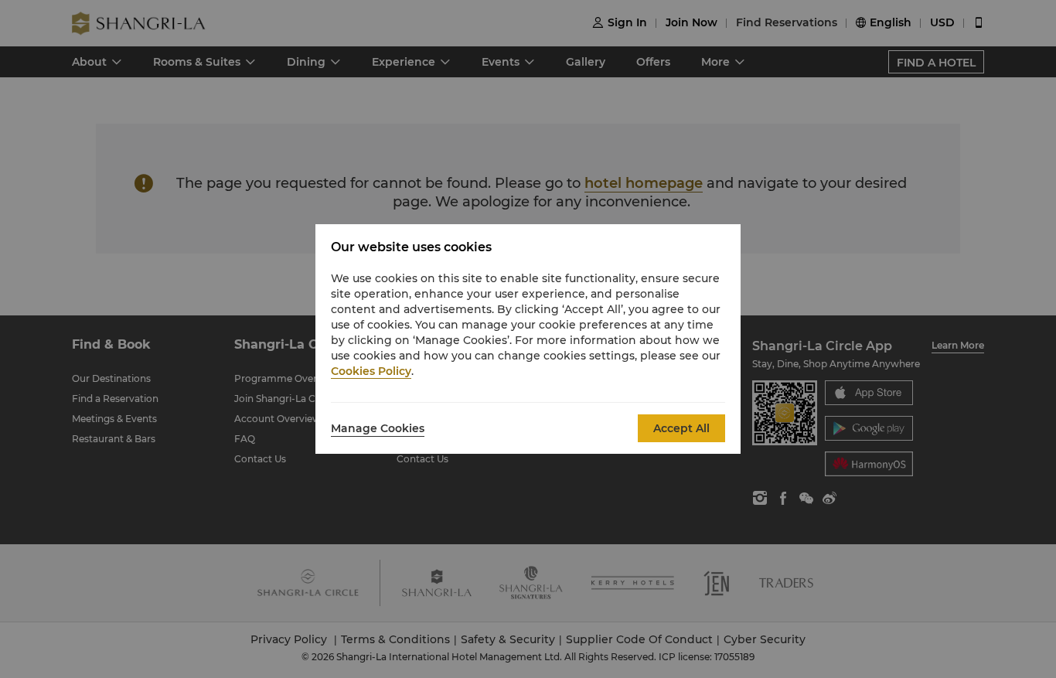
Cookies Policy (371, 371)
